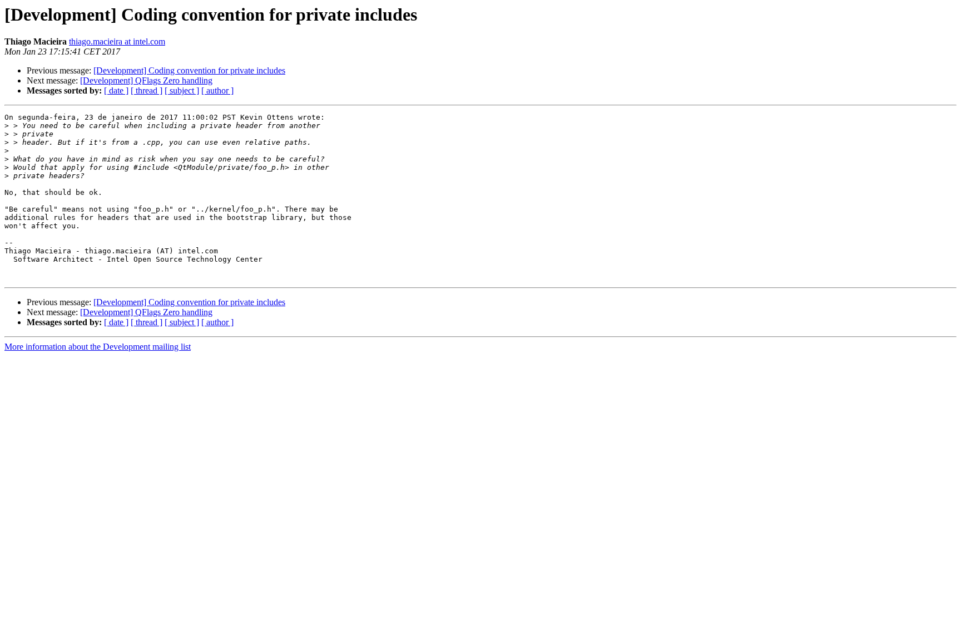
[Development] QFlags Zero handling (146, 80)
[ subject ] (182, 90)
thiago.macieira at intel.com (117, 41)
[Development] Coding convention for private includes (189, 70)
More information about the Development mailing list (97, 346)
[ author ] (217, 90)
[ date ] (116, 90)
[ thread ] (146, 90)
